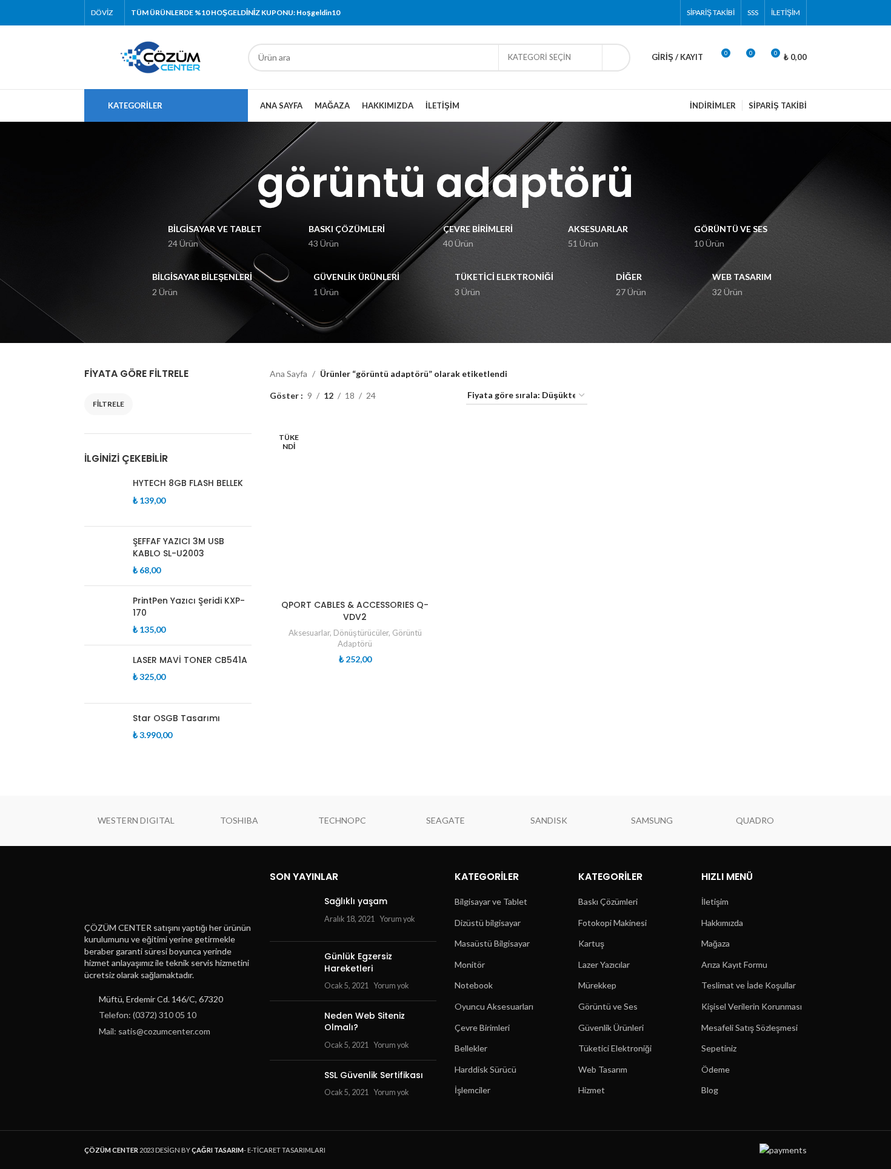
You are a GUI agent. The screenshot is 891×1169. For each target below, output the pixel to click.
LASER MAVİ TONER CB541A (190, 660)
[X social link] (620, 13)
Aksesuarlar (309, 633)
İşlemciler (472, 1090)
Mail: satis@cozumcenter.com (154, 1031)
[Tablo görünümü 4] (442, 396)
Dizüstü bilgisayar (488, 923)
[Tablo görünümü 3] (423, 396)
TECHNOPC (342, 820)
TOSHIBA (239, 820)
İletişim (715, 901)
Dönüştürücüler (361, 633)
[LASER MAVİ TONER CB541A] (104, 674)
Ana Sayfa (288, 373)
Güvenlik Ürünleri (611, 1027)
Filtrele (108, 403)
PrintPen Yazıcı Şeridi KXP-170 (189, 607)
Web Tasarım (602, 1069)
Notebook (474, 985)
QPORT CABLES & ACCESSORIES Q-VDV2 (355, 611)
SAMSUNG (652, 820)
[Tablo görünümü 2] (404, 396)
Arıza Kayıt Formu (734, 964)
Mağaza (715, 943)
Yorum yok (397, 919)
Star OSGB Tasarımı (176, 718)
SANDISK (548, 820)
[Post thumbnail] (292, 914)
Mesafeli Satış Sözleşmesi (749, 1027)
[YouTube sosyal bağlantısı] (650, 13)
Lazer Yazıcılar (604, 964)
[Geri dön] (242, 183)
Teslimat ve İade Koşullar (748, 985)
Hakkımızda (722, 923)
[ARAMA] (616, 58)
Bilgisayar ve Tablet (491, 901)
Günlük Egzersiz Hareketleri (358, 962)
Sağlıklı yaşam (355, 901)
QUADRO (755, 820)
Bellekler (471, 1048)
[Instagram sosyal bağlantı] (635, 13)
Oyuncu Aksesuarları (494, 1006)
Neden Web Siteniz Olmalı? (364, 1022)
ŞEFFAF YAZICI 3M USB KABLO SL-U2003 (178, 547)
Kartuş (591, 943)
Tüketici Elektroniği (615, 1048)
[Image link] (144, 892)
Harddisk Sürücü (485, 1069)
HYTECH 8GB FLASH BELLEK (188, 483)
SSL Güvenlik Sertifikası (373, 1075)
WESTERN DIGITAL (136, 820)
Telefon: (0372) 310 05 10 (147, 1015)
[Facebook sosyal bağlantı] (604, 13)
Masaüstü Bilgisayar (492, 943)
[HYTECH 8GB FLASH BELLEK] (104, 497)
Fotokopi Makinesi (612, 923)
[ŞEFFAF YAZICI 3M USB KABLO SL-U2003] (104, 556)
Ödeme (715, 1069)
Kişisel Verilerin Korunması (751, 1006)
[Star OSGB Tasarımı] (104, 742)
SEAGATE (445, 820)
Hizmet (591, 1090)
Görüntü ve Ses (608, 1006)
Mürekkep (597, 985)
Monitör (470, 964)
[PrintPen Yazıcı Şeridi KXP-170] (104, 615)
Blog (709, 1090)
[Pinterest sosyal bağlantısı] (666, 13)
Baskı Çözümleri (608, 901)
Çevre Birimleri (482, 1027)
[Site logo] (160, 56)
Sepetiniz (718, 1048)
